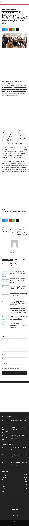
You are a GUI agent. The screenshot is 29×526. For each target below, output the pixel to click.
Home (3, 7)
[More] (21, 29)
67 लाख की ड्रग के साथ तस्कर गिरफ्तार (18, 420)
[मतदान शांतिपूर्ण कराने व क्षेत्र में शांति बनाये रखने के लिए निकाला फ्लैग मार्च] (5, 449)
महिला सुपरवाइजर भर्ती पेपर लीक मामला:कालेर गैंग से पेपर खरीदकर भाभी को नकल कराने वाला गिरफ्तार (18, 310)
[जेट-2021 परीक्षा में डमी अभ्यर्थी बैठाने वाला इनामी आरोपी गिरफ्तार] (5, 278)
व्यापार (7, 7)
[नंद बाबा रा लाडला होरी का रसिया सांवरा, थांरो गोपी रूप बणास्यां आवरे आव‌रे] (5, 464)
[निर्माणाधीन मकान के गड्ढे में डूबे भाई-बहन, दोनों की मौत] (5, 295)
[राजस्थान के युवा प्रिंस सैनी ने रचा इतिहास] (5, 457)
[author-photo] (14, 248)
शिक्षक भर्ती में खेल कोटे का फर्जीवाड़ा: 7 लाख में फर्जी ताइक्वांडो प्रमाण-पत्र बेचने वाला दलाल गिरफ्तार (18, 318)
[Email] (17, 29)
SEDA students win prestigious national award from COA (14, 211)
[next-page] (5, 331)
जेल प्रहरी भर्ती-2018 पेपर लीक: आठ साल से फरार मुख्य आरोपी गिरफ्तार (17, 280)
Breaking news (4, 9)
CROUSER (10, 9)
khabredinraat (6, 26)
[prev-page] (2, 331)
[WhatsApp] (13, 29)
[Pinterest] (10, 29)
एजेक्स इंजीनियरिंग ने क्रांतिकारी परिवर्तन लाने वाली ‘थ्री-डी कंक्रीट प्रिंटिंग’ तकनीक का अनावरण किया (21, 232)
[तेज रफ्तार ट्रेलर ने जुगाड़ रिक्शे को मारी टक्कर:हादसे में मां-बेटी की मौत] (5, 288)
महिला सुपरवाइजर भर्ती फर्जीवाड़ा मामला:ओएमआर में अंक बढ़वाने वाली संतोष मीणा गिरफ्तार (18, 325)
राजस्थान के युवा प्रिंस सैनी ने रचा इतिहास (18, 455)
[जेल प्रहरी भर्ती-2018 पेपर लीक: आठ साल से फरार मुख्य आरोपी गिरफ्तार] (5, 280)
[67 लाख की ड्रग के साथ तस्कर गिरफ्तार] (5, 265)
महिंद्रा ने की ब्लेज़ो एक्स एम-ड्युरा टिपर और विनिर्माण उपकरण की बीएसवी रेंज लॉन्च (8, 231)
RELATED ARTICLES (7, 260)
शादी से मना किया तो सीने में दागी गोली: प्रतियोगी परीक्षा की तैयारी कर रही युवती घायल (18, 303)
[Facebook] (3, 29)
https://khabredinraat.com (14, 252)
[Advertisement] (14, 64)
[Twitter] (6, 29)
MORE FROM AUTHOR (19, 260)
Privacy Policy (14, 521)
